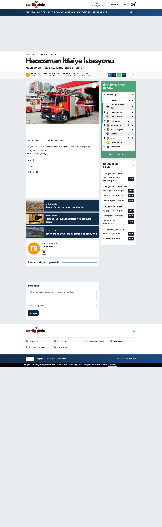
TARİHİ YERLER (100, 12)
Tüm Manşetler (119, 341)
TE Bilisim (47, 246)
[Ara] (131, 12)
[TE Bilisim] (34, 248)
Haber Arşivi (62, 347)
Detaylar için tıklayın (118, 155)
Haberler (30, 55)
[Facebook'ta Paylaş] (110, 75)
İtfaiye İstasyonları (46, 55)
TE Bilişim (132, 359)
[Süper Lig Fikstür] (133, 166)
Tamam (112, 365)
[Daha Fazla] (124, 75)
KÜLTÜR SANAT (55, 12)
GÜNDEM (30, 12)
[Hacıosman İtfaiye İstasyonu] (62, 102)
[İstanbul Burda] (35, 4)
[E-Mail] (44, 252)
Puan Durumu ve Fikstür (94, 341)
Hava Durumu (34, 341)
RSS (31, 359)
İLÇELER (41, 12)
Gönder (33, 313)
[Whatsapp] (134, 331)
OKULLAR (70, 12)
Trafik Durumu (62, 341)
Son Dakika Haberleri (36, 347)
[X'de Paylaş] (114, 75)
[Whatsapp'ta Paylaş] (119, 75)
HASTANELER (84, 12)
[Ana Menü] (134, 12)
